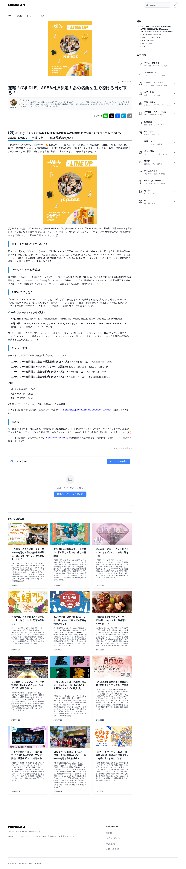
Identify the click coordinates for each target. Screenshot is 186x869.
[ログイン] (175, 5)
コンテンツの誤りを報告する (119, 448)
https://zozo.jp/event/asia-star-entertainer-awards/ (87, 410)
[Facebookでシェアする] (117, 116)
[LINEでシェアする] (105, 116)
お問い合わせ (112, 849)
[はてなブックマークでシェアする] (123, 116)
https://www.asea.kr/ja (56, 438)
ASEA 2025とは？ (148, 40)
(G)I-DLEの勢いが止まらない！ (153, 34)
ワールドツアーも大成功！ (152, 37)
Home (109, 833)
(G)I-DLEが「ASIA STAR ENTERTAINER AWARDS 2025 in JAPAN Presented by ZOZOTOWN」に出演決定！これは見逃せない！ (158, 29)
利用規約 (110, 844)
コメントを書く (120, 461)
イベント (30, 16)
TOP (10, 16)
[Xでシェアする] (111, 116)
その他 (19, 16)
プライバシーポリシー (117, 838)
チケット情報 (147, 43)
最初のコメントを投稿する (70, 494)
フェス (41, 16)
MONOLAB (19, 863)
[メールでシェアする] (129, 116)
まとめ (144, 46)
